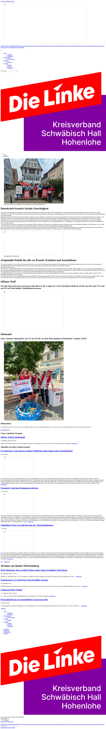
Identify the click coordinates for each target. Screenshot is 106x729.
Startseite (6, 629)
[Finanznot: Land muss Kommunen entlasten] (53, 504)
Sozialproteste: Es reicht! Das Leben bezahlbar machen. (24, 580)
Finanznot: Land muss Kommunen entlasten (19, 488)
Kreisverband (7, 57)
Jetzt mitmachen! (5, 430)
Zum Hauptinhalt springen (7, 1)
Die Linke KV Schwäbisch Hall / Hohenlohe (12, 47)
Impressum (10, 68)
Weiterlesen (74, 443)
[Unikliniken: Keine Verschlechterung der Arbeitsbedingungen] (53, 541)
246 (5, 561)
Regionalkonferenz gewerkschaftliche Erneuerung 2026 (24, 600)
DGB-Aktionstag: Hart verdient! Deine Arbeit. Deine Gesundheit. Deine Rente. (34, 570)
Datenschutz (7, 632)
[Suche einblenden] (1, 49)
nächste (8, 561)
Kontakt (6, 63)
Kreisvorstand (11, 59)
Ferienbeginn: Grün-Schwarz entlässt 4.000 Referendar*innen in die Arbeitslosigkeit (37, 451)
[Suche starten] (17, 71)
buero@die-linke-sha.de (7, 721)
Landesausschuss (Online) (12, 590)
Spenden (9, 66)
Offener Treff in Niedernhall (13, 437)
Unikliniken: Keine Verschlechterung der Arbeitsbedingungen (27, 525)
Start (5, 53)
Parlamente (10, 56)
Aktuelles (9, 54)
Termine (6, 60)
